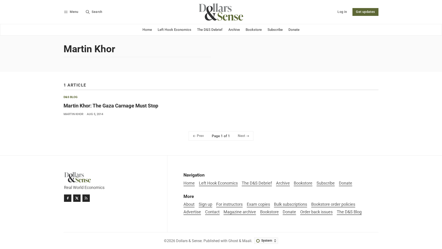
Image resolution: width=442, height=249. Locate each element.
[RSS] (86, 198)
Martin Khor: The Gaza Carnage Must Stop (111, 106)
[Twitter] (77, 198)
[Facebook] (67, 198)
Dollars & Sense (189, 241)
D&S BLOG (71, 97)
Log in (342, 12)
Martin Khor (73, 114)
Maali (246, 241)
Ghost (233, 241)
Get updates (365, 12)
